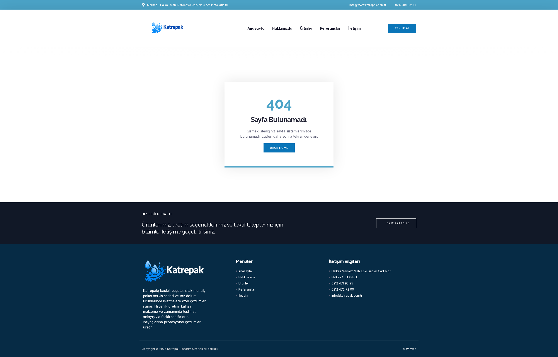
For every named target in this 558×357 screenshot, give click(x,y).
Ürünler (306, 28)
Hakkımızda (282, 28)
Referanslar (330, 28)
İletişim (354, 28)
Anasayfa (256, 28)
